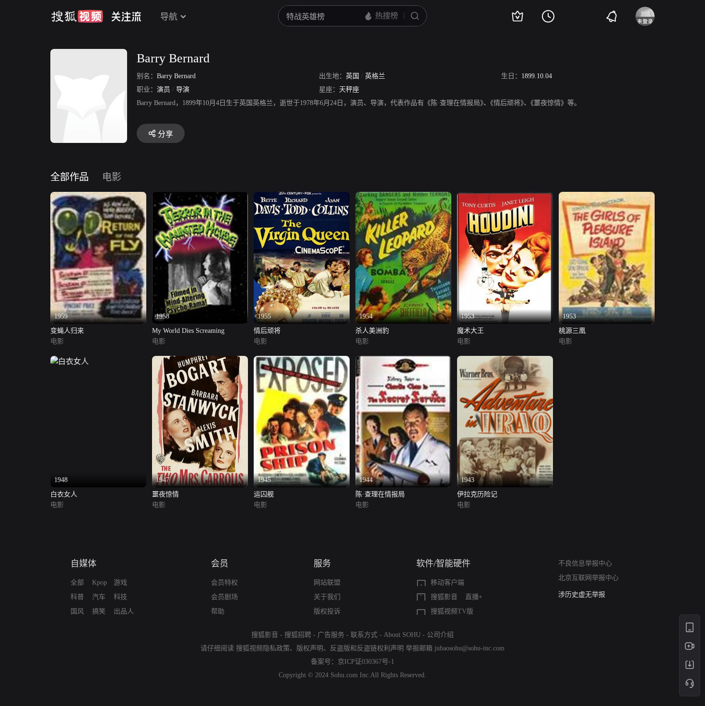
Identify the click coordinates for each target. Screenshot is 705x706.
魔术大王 (470, 330)
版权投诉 (327, 611)
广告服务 (330, 634)
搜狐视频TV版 (452, 611)
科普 (77, 596)
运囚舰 (264, 494)
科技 (120, 596)
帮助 (217, 611)
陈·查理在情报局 (380, 494)
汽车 (99, 596)
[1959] (98, 197)
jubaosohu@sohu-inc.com (470, 648)
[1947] (200, 361)
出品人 (124, 611)
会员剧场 (224, 596)
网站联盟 (327, 582)
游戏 (120, 582)
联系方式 (364, 634)
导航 (168, 16)
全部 (77, 582)
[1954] (403, 197)
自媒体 (83, 563)
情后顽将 (267, 330)
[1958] (200, 197)
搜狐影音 (444, 596)
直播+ (473, 596)
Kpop (99, 582)
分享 (165, 134)
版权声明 (309, 648)
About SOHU (402, 634)
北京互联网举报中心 (588, 577)
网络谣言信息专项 (585, 594)
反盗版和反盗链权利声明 (367, 648)
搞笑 (99, 611)
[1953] (505, 197)
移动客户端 (447, 582)
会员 (219, 563)
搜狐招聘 (297, 634)
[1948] (69, 361)
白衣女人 (63, 494)
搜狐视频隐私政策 (263, 648)
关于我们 (327, 596)
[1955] (302, 197)
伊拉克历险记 (477, 494)
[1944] (403, 361)
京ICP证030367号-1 (366, 661)
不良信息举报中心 (585, 563)
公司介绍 (440, 634)
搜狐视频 (77, 16)
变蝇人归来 (67, 330)
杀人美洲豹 (372, 330)
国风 (77, 611)
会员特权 (224, 582)
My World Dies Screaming (188, 330)
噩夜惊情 (165, 494)
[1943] (505, 361)
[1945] (302, 361)
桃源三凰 (572, 330)
